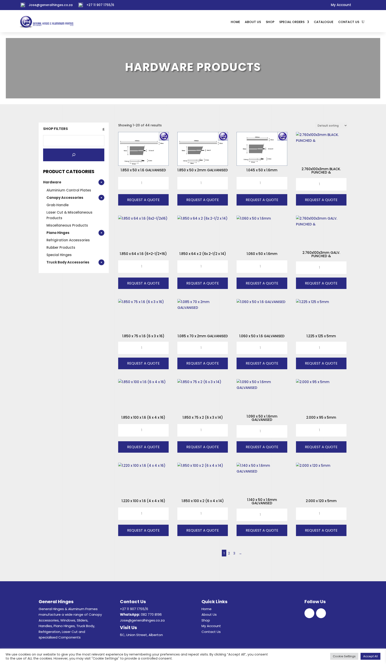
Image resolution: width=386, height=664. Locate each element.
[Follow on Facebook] (356, 5)
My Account (211, 626)
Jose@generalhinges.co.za (51, 5)
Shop (205, 620)
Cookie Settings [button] (344, 656)
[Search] (73, 154)
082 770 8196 (151, 614)
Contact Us (211, 631)
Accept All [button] (370, 656)
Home (206, 609)
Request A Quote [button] (143, 199)
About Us (209, 614)
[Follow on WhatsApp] (364, 5)
